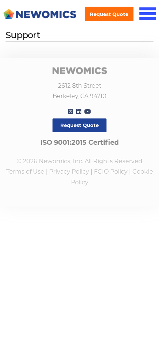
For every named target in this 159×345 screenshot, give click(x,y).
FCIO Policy (111, 171)
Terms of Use (25, 171)
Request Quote (109, 14)
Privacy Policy (69, 171)
